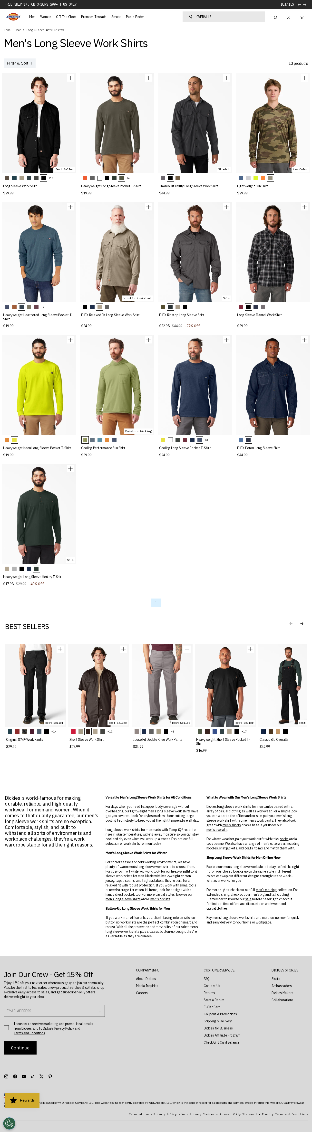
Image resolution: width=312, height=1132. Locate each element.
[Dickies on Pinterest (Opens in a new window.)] (50, 1076)
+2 (43, 307)
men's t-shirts (160, 899)
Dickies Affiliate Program (222, 1035)
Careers (142, 993)
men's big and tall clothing (270, 894)
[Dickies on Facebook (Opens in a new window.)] (15, 1076)
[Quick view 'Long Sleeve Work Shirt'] (70, 78)
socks (284, 839)
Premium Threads (94, 17)
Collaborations (282, 1000)
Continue (20, 1048)
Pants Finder (135, 17)
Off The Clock (66, 17)
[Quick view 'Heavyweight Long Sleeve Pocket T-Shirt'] (148, 78)
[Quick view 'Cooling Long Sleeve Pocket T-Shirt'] (226, 340)
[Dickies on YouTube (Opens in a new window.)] (23, 1076)
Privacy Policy (64, 1028)
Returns (209, 993)
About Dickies (146, 979)
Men (32, 17)
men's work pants (260, 820)
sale (248, 899)
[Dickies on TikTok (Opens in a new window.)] (32, 1076)
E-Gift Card (212, 1007)
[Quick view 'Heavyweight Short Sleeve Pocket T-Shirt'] (250, 649)
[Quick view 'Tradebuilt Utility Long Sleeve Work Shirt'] (226, 78)
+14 (53, 731)
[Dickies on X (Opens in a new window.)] (41, 1076)
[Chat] (275, 16)
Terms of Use (139, 1114)
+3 (206, 440)
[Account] (288, 16)
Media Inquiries (147, 986)
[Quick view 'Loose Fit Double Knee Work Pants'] (187, 649)
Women (45, 17)
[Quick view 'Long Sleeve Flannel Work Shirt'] (304, 207)
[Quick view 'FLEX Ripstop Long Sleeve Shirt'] (226, 207)
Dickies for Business (218, 1028)
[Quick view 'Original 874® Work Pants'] (60, 649)
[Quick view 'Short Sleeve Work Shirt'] (124, 649)
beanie (219, 843)
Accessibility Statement (238, 1114)
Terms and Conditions (29, 1033)
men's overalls (216, 830)
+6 (128, 178)
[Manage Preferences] (9, 1123)
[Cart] (301, 16)
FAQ (207, 979)
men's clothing (266, 890)
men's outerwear (273, 843)
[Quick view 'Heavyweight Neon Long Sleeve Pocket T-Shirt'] (70, 340)
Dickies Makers (282, 993)
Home (7, 30)
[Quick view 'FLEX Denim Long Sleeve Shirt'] (304, 340)
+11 (51, 178)
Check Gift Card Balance (222, 1042)
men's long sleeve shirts (123, 899)
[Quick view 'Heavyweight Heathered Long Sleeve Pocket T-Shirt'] (70, 207)
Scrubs (116, 17)
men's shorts (232, 825)
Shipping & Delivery (218, 1021)
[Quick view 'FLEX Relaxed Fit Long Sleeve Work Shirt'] (148, 207)
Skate (276, 979)
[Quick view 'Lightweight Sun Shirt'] (304, 78)
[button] (301, 623)
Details (287, 4)
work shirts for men (138, 843)
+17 (244, 731)
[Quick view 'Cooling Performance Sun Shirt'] (148, 340)
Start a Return (214, 1000)
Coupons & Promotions (220, 1014)
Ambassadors (282, 986)
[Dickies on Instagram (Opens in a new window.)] (6, 1076)
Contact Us (212, 986)
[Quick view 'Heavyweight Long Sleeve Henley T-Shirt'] (70, 469)
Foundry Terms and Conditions (285, 1114)
